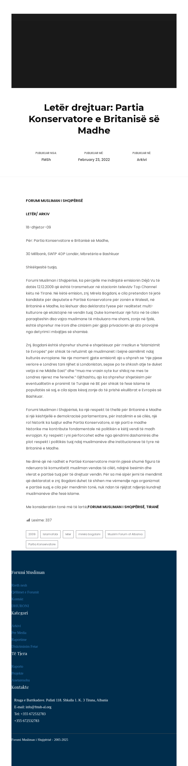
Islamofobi (50, 534)
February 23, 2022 (94, 159)
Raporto (17, 666)
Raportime (19, 640)
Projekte (17, 673)
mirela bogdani (89, 534)
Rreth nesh (19, 585)
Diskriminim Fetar (24, 646)
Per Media (18, 633)
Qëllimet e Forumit (25, 592)
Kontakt (17, 599)
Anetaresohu (20, 680)
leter (68, 534)
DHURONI (20, 606)
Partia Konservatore (41, 544)
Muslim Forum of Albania (125, 534)
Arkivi (142, 159)
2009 (32, 534)
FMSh (46, 159)
